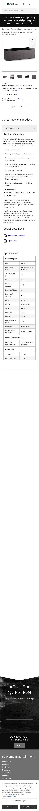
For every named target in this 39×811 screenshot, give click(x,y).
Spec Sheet (12, 241)
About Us (5, 775)
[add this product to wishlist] (32, 45)
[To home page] (13, 4)
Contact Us (19, 745)
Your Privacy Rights (19, 801)
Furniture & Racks (16, 29)
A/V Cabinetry (28, 29)
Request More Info (20, 107)
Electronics (5, 29)
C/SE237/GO (11, 101)
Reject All (10, 807)
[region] (19, 795)
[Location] (23, 3)
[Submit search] (33, 10)
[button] (3, 3)
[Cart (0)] (35, 3)
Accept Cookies (28, 807)
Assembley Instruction (16, 236)
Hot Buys (5, 767)
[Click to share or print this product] (32, 40)
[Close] (36, 783)
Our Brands (6, 773)
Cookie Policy (11, 796)
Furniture (5, 764)
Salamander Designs (16, 99)
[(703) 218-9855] (29, 3)
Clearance (6, 770)
